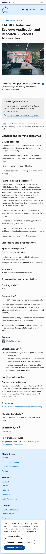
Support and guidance (10, 462)
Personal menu (8, 495)
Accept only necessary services (19, 542)
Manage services (13, 536)
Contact (5, 471)
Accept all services (14, 548)
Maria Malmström (13, 341)
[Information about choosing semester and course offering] (43, 84)
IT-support (6, 518)
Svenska (32, 10)
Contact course (8, 514)
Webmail (5, 490)
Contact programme (10, 509)
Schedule (5, 481)
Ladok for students (9, 499)
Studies (5, 458)
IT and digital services (10, 467)
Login (42, 2)
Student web (7, 2)
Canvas (5, 486)
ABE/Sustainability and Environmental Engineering (22, 407)
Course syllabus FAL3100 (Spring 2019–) (23, 115)
